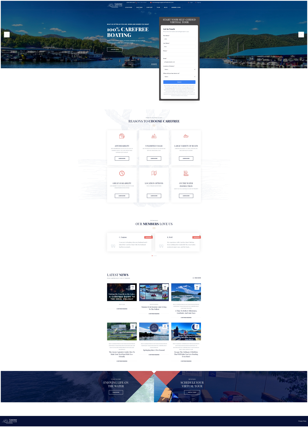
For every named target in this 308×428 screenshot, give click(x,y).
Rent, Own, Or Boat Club (186, 349)
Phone (165, 51)
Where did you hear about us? (171, 73)
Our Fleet (149, 7)
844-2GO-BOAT (142, 2)
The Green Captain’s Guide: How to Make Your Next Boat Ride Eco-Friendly (122, 354)
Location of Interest (169, 66)
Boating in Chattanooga (186, 304)
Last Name (166, 43)
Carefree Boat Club (188, 347)
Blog (165, 7)
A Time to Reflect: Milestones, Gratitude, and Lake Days (186, 312)
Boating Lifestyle (185, 306)
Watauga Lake (130, 347)
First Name (166, 35)
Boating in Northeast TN (190, 345)
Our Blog (155, 347)
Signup (199, 2)
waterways (122, 349)
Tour (158, 7)
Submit (179, 82)
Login (191, 2)
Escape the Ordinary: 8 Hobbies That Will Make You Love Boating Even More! (186, 354)
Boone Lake (129, 345)
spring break (122, 347)
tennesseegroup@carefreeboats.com (163, 2)
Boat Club (122, 304)
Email (165, 58)
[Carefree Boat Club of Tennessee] (115, 5)
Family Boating (187, 308)
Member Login (175, 7)
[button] (152, 255)
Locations (128, 7)
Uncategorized (154, 304)
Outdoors (116, 347)
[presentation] (7, 34)
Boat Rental (190, 343)
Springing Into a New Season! (154, 350)
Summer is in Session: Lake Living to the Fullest (154, 308)
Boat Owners (182, 343)
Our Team (139, 7)
